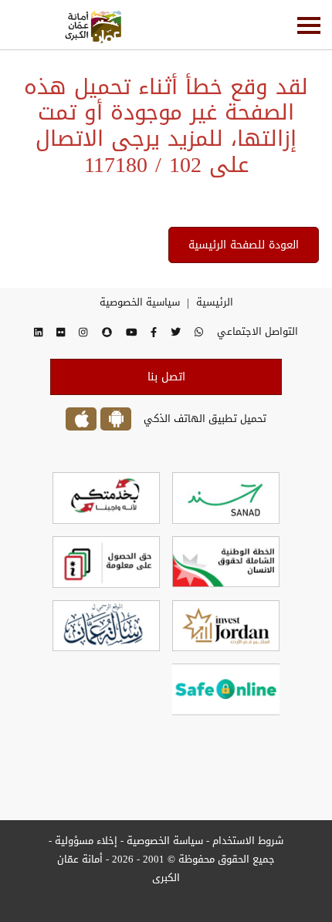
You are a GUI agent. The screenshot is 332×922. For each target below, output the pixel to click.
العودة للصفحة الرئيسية (243, 245)
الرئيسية (214, 302)
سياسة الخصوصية (163, 840)
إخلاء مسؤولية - (83, 840)
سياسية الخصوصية (140, 302)
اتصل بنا (166, 376)
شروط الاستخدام (247, 840)
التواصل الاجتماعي (257, 331)
